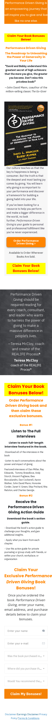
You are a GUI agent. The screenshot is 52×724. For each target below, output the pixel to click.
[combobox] (26, 656)
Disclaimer (10, 714)
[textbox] (26, 656)
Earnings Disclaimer (28, 714)
